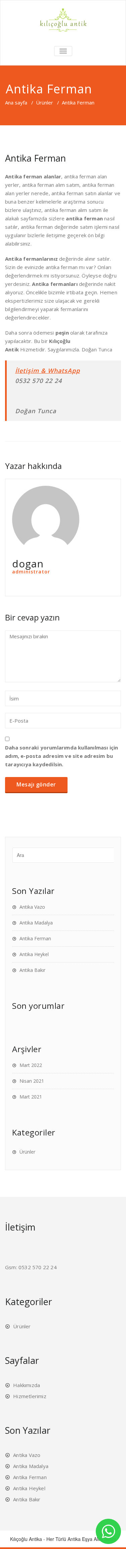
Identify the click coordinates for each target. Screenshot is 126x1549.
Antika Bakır (32, 970)
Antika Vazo (32, 907)
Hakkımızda (26, 1385)
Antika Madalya (36, 922)
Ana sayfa (16, 102)
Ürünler (44, 102)
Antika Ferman (35, 938)
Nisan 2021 (31, 1081)
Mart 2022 (30, 1065)
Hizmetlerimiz (29, 1396)
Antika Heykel (34, 954)
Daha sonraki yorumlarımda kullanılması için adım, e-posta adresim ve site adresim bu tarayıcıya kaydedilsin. (61, 756)
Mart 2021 (30, 1096)
